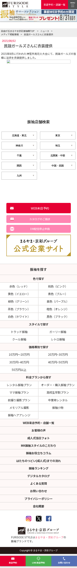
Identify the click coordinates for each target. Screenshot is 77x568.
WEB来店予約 (40, 208)
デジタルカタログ (38, 476)
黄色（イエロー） (19, 294)
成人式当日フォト (38, 438)
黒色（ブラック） (58, 316)
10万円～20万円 (19, 354)
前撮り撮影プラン (19, 400)
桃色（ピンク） (58, 286)
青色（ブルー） (58, 294)
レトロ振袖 (58, 339)
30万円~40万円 (19, 362)
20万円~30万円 (58, 354)
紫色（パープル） (58, 301)
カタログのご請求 (39, 219)
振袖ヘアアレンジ (19, 415)
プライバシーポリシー (38, 498)
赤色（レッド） (19, 286)
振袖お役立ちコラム (38, 453)
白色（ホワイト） (19, 316)
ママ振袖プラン (19, 392)
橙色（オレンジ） (58, 309)
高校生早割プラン (58, 392)
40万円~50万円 (58, 362)
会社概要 (38, 506)
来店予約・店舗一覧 (54, 4)
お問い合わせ (64, 562)
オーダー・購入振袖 (58, 385)
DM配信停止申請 (40, 229)
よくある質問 (38, 483)
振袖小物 (57, 407)
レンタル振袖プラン (19, 385)
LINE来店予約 (38, 562)
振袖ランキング (38, 468)
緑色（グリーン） (19, 301)
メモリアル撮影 (19, 407)
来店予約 (13, 562)
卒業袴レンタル (58, 400)
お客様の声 (39, 430)
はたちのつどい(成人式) (38, 461)
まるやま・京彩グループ (49, 537)
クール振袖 (19, 339)
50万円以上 (19, 370)
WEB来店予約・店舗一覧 (38, 423)
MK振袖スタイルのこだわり (38, 445)
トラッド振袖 (19, 332)
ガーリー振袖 (57, 332)
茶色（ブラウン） (19, 309)
